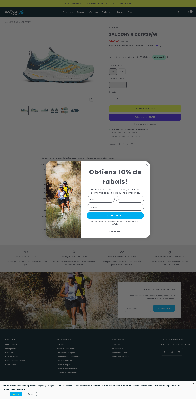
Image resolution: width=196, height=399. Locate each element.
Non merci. (115, 231)
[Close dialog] (146, 164)
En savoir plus (21, 389)
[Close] (193, 383)
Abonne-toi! (115, 215)
